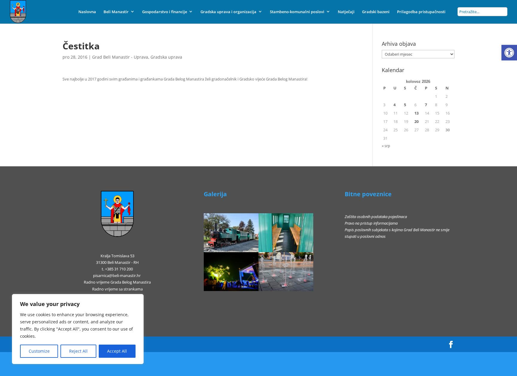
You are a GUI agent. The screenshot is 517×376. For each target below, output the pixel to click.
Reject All (78, 351)
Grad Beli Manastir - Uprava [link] (120, 57)
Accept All (117, 351)
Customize (39, 351)
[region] (78, 329)
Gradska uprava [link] (166, 57)
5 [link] (405, 104)
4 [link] (394, 104)
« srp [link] (386, 145)
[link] (509, 52)
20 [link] (416, 121)
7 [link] (426, 104)
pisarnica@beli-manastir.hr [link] (117, 275)
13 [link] (416, 113)
